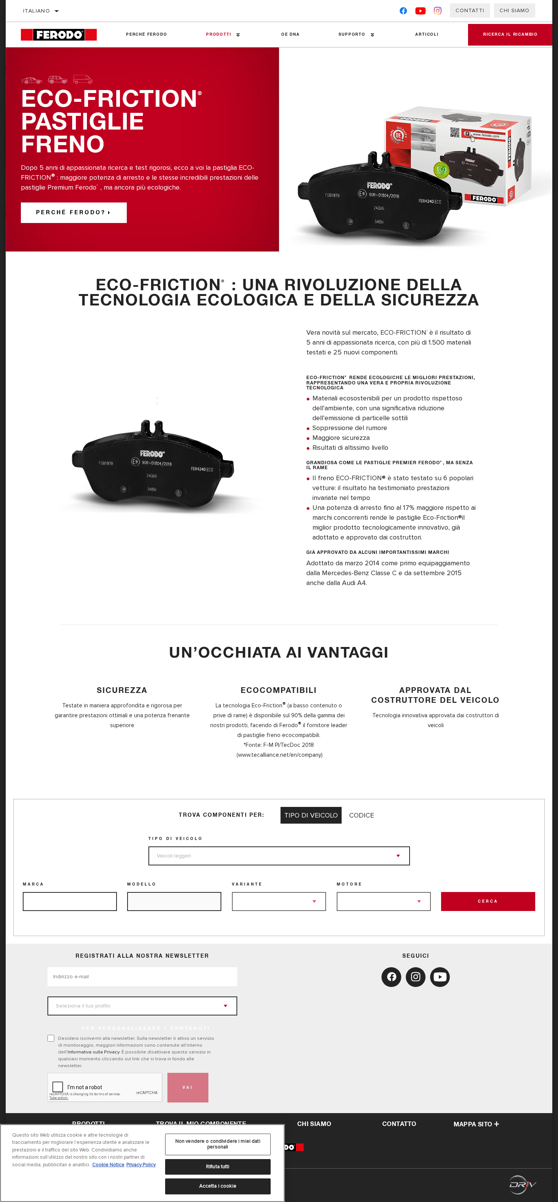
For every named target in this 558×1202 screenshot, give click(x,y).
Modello (142, 884)
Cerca (488, 901)
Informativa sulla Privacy (93, 1052)
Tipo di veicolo (175, 839)
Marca (33, 884)
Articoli (426, 34)
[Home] (64, 35)
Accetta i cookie (217, 1186)
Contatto (399, 1124)
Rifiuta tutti (218, 1167)
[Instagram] (438, 12)
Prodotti (218, 34)
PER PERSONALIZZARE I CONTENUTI (146, 1028)
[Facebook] (403, 12)
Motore (350, 884)
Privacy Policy (141, 1165)
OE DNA (290, 34)
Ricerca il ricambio (510, 34)
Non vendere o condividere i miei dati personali (217, 1144)
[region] (142, 1163)
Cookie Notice (108, 1165)
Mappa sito (473, 1124)
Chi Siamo (515, 10)
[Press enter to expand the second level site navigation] (238, 35)
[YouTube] (420, 12)
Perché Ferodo (146, 34)
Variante (247, 884)
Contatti (470, 10)
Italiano (36, 11)
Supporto (352, 34)
